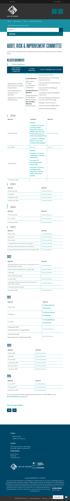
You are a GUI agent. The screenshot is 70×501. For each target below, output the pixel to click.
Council (25, 21)
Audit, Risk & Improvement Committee (18, 25)
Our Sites (12, 1)
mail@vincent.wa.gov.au (18, 438)
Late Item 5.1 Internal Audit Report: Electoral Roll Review (37, 155)
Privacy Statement (35, 498)
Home (9, 21)
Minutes (50, 147)
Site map (44, 498)
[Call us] (54, 11)
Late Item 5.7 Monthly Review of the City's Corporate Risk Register (37, 141)
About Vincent (17, 21)
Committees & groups (36, 21)
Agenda (32, 122)
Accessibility (57, 1)
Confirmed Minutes (53, 133)
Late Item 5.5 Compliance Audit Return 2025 (36, 162)
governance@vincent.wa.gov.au (17, 396)
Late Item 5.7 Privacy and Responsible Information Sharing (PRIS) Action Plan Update (37, 171)
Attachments (47, 308)
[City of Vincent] (12, 11)
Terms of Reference (18, 64)
